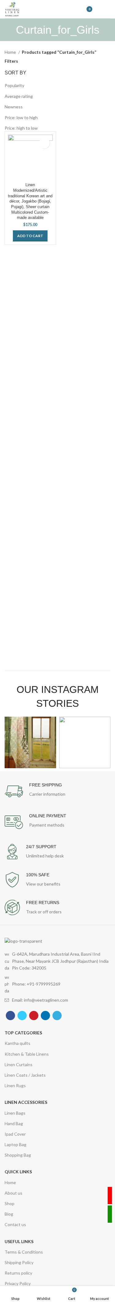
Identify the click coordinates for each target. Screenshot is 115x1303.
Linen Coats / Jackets (25, 1075)
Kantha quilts (17, 1043)
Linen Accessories (26, 1102)
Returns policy (18, 1273)
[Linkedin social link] (45, 1015)
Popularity (14, 85)
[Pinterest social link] (33, 1015)
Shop (9, 1203)
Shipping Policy (19, 1262)
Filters (11, 61)
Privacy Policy (18, 1283)
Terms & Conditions (24, 1252)
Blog (9, 1214)
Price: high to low (21, 128)
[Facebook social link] (10, 1015)
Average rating (19, 96)
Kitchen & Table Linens (27, 1054)
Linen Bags (15, 1113)
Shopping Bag (18, 1155)
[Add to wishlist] (44, 143)
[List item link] (57, 984)
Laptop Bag (15, 1144)
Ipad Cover (15, 1134)
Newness (14, 106)
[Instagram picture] (30, 743)
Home (11, 52)
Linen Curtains (19, 1064)
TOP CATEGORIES (23, 1032)
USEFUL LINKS (19, 1241)
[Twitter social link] (22, 1015)
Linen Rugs (15, 1085)
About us (13, 1193)
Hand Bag (14, 1123)
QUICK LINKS (18, 1171)
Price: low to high (21, 117)
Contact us (15, 1224)
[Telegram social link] (57, 1015)
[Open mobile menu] (107, 9)
